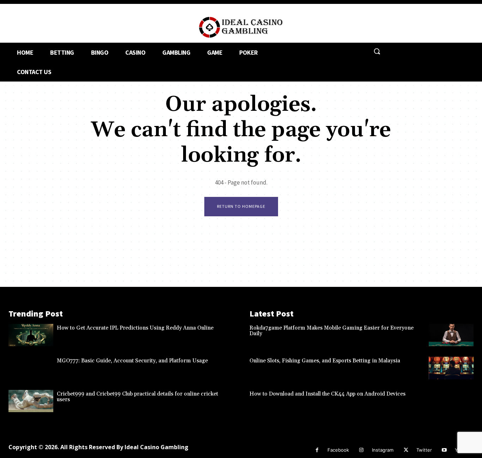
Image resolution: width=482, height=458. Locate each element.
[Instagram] (361, 450)
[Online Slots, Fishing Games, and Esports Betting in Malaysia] (451, 368)
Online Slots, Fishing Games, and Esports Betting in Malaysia (324, 360)
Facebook (338, 450)
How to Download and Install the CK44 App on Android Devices (327, 394)
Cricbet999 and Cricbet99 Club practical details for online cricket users (137, 397)
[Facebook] (317, 450)
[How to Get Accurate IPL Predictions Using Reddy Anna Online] (30, 335)
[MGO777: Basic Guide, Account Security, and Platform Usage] (30, 368)
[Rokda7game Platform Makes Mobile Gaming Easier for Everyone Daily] (451, 335)
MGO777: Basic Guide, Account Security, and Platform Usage (132, 360)
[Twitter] (406, 450)
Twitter (424, 450)
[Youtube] (444, 450)
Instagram (382, 450)
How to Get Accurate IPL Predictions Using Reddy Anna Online (135, 328)
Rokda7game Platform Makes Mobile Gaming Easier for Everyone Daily (331, 331)
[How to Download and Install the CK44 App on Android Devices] (451, 401)
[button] (376, 51)
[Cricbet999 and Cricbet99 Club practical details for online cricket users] (30, 401)
